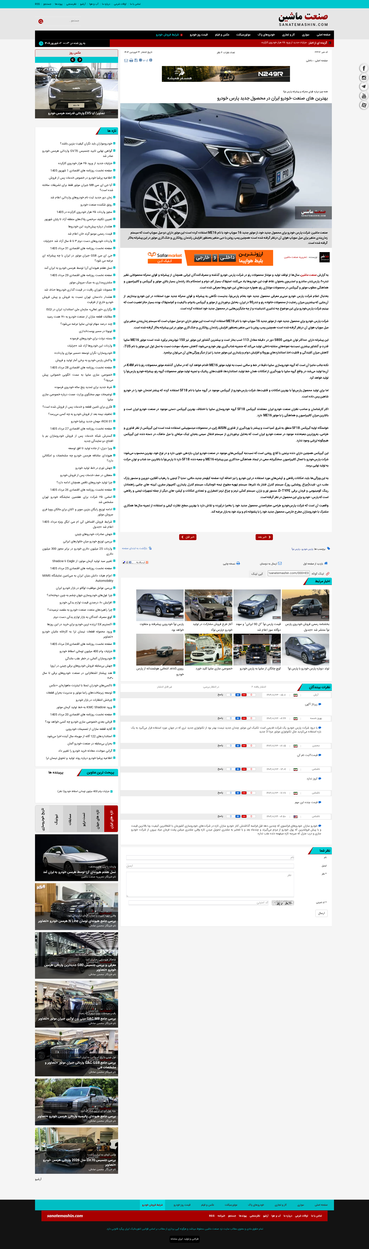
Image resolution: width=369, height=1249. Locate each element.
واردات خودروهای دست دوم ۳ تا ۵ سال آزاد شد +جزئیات (77, 241)
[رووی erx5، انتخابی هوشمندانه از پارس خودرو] (160, 649)
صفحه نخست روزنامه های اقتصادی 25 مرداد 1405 (81, 568)
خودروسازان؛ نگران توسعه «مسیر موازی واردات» (83, 353)
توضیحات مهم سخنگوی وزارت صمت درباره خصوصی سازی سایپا (77, 397)
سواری (305, 34)
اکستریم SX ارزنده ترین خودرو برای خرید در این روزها (79, 624)
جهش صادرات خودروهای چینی (93, 534)
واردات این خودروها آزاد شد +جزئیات (89, 345)
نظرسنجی (71, 4)
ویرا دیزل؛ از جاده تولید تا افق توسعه (90, 448)
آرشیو (83, 4)
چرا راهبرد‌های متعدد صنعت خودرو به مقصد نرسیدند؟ (79, 610)
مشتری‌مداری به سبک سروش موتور (90, 282)
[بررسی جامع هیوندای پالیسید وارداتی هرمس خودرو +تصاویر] (76, 1102)
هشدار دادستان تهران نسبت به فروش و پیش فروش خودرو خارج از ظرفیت (77, 300)
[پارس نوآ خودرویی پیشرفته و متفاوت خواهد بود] (160, 605)
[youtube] (364, 96)
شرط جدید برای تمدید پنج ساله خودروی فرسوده (83, 387)
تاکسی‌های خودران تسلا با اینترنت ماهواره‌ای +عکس (80, 685)
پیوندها (59, 4)
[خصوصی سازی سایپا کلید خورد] (208, 649)
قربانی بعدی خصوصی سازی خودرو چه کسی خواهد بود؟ (78, 721)
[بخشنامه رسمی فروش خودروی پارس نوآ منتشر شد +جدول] (305, 605)
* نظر (324, 874)
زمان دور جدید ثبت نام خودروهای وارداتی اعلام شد (81, 197)
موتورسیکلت (243, 34)
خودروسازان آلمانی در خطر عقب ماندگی (88, 658)
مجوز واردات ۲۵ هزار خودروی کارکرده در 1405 (84, 212)
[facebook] (364, 68)
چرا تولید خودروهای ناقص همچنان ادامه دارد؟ (84, 482)
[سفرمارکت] (209, 258)
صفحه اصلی (323, 34)
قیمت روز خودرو (199, 34)
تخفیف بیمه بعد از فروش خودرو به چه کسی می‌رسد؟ (80, 414)
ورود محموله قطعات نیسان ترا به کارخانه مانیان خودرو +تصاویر (77, 634)
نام (325, 857)
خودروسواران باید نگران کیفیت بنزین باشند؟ (86, 143)
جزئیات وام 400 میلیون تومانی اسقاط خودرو (86, 651)
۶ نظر (219, 52)
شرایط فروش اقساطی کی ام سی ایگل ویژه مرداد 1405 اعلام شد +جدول (77, 524)
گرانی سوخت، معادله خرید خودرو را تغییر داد (85, 751)
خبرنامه (221, 1216)
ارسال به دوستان (268, 564)
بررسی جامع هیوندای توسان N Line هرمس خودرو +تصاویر (77, 921)
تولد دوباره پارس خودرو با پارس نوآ (308, 668)
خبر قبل (190, 537)
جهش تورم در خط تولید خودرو (93, 468)
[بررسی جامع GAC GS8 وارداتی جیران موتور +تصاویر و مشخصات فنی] (76, 1053)
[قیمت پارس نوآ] (257, 605)
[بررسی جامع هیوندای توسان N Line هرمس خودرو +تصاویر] (76, 906)
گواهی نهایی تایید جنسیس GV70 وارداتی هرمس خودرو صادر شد (273, 42)
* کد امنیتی (321, 902)
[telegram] (364, 87)
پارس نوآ (296, 549)
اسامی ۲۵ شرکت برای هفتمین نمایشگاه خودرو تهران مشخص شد (77, 500)
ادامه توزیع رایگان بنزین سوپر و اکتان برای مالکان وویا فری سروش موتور (77, 512)
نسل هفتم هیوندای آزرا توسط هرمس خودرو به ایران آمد (78, 268)
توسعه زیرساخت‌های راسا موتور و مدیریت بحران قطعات (79, 692)
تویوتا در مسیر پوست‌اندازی (95, 331)
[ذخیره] (136, 60)
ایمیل (324, 865)
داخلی (309, 61)
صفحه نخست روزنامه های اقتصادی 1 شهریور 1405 (81, 170)
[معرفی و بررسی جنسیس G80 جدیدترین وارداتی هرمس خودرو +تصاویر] (76, 955)
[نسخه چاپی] (131, 60)
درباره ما (106, 4)
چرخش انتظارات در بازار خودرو (94, 700)
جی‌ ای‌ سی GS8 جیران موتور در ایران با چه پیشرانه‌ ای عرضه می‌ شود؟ (77, 258)
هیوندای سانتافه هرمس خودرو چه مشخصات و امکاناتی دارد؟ (77, 458)
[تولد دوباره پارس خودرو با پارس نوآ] (305, 649)
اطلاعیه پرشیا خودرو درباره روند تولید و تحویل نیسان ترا (79, 758)
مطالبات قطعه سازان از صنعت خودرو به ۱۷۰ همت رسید (79, 316)
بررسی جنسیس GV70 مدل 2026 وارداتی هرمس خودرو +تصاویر (79, 1162)
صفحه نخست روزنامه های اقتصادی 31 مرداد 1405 (81, 248)
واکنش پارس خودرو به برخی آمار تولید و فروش (84, 360)
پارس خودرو (307, 549)
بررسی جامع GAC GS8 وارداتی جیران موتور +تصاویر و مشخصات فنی (80, 1065)
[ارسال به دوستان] (126, 60)
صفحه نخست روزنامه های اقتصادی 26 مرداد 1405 (81, 489)
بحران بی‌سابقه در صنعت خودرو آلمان (89, 743)
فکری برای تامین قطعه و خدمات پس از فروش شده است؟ (77, 407)
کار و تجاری (288, 34)
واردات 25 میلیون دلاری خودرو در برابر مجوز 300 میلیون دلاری (77, 551)
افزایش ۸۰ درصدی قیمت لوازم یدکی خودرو (86, 602)
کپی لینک (257, 574)
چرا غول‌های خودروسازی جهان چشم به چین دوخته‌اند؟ (79, 595)
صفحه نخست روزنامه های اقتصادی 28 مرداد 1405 (81, 367)
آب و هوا (93, 4)
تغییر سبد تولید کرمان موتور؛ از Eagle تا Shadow (82, 561)
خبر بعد (262, 537)
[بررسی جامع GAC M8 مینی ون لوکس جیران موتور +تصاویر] (76, 1004)
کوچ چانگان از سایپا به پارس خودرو (260, 668)
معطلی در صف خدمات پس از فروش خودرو (86, 475)
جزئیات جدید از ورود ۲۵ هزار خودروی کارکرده (85, 163)
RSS (37, 4)
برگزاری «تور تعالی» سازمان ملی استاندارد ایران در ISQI (79, 309)
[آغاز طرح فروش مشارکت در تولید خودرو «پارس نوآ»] (208, 605)
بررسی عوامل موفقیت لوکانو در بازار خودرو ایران (84, 588)
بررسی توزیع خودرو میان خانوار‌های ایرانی (87, 541)
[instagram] (364, 78)
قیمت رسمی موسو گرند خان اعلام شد (90, 234)
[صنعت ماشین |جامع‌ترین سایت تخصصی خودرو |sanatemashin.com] (292, 20)
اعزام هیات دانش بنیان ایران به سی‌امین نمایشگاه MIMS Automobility (77, 578)
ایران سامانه (177, 1239)
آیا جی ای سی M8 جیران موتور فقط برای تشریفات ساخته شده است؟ (77, 188)
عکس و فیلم (222, 34)
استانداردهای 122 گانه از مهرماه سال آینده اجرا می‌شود (79, 736)
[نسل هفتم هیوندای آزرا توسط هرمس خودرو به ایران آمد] (76, 857)
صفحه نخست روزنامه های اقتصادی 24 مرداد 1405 (81, 644)
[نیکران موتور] (226, 74)
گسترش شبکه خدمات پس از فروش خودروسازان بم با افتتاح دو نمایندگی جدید (77, 438)
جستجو (47, 4)
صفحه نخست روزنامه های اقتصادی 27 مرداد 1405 (81, 428)
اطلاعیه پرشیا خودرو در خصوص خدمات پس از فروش (80, 178)
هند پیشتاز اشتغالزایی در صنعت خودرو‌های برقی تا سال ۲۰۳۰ (77, 676)
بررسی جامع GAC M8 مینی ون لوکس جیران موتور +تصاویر (77, 1019)
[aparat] (364, 106)
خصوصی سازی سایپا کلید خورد (214, 668)
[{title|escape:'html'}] (76, 90)
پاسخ (220, 694)
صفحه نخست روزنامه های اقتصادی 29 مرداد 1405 (81, 275)
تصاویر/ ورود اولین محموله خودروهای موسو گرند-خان (76, 113)
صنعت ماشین (309, 275)
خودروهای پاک (266, 34)
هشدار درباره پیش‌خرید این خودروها (90, 226)
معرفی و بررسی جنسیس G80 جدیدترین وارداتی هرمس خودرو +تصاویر (80, 967)
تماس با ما (135, 4)
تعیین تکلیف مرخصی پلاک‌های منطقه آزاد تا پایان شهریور (78, 219)
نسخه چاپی (229, 564)
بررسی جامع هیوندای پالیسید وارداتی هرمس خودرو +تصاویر (77, 1116)
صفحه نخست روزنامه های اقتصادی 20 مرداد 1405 (81, 714)
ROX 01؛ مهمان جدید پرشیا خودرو (91, 421)
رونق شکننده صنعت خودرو (96, 204)
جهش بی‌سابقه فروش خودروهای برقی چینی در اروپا (81, 666)
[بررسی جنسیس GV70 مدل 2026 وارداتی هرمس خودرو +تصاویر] (76, 1150)
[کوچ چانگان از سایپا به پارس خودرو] (257, 649)
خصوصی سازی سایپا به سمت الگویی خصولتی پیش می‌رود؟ (77, 377)
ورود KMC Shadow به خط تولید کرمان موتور (84, 707)
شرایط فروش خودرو (167, 34)
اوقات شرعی (120, 4)
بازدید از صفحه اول (313, 564)
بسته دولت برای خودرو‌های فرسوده (91, 338)
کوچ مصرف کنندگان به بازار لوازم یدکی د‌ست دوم (83, 617)
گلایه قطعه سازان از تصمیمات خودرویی (89, 729)
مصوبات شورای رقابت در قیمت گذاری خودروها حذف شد (78, 289)
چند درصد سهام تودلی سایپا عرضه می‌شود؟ (86, 324)
